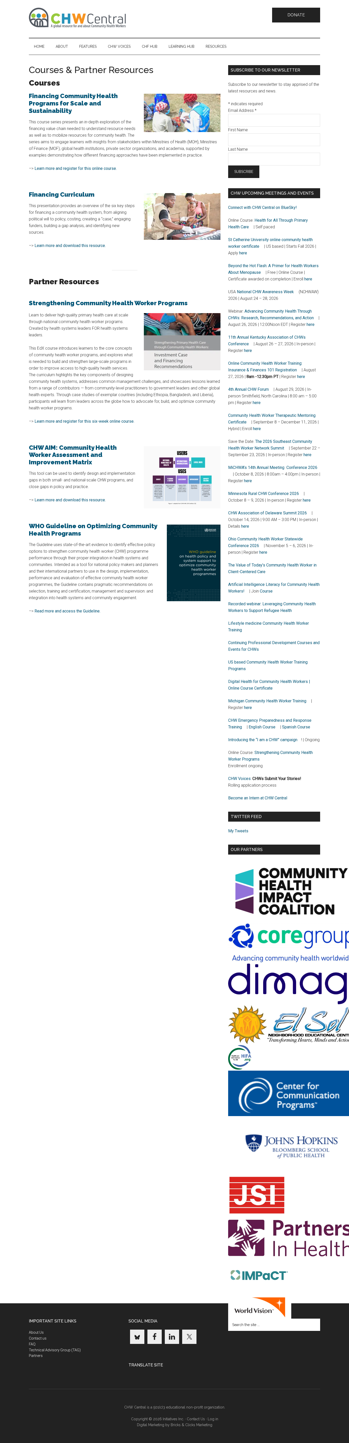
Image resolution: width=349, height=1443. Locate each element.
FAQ (32, 1344)
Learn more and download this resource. (70, 245)
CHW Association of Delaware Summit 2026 (267, 513)
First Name (238, 129)
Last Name (238, 149)
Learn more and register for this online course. (75, 168)
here (243, 253)
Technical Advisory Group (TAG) (55, 1350)
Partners (36, 1356)
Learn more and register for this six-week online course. (84, 421)
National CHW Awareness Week (265, 291)
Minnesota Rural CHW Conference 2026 (263, 493)
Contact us (37, 1338)
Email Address (242, 110)
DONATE (296, 15)
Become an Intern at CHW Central (257, 798)
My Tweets (238, 831)
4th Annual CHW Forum (248, 389)
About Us (36, 1332)
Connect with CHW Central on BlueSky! (262, 207)
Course (266, 591)
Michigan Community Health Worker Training (267, 701)
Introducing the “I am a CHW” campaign (262, 739)
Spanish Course (296, 727)
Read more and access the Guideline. (67, 611)
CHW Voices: (239, 778)
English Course (262, 727)
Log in (213, 1419)
